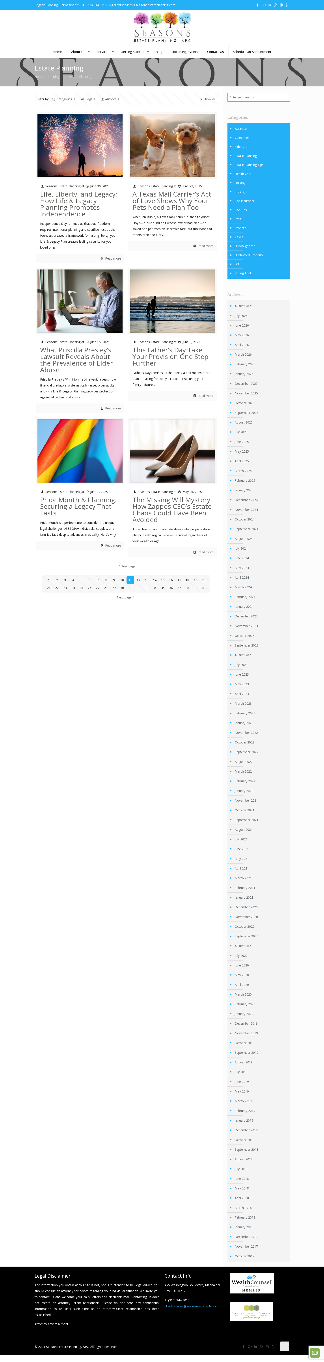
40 (203, 588)
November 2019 (246, 1033)
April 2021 (242, 868)
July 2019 (241, 1072)
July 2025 (241, 432)
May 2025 (242, 451)
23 (65, 588)
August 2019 (244, 1062)
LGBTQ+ (241, 192)
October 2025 (244, 403)
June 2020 (242, 965)
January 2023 (244, 723)
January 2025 (244, 490)
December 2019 (246, 1023)
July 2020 (241, 955)
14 (154, 580)
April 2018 (242, 1198)
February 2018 (245, 1217)
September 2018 (246, 1149)
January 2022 (244, 791)
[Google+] (263, 5)
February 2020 (245, 1004)
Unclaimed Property (249, 255)
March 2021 (243, 878)
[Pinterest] (275, 5)
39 (195, 588)
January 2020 (244, 1014)
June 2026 (242, 325)
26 (89, 588)
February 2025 (245, 480)
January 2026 (244, 374)
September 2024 (246, 529)
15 (163, 580)
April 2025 (242, 461)
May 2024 (242, 568)
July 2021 (241, 839)
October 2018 (244, 1140)
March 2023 (243, 703)
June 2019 (242, 1082)
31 (130, 588)
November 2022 (246, 732)
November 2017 (246, 1246)
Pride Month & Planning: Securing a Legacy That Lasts (78, 506)
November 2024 (246, 509)
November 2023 (246, 626)
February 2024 (245, 597)
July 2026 (241, 316)
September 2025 (246, 413)
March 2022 (243, 771)
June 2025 (242, 442)
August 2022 (244, 762)
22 (57, 588)
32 (138, 588)
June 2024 (242, 558)
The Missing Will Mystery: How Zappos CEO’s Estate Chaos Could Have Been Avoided (172, 509)
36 (171, 588)
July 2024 (241, 548)
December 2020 (246, 907)
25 (81, 588)
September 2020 (246, 936)
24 (73, 588)
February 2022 (245, 781)
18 (187, 580)
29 (114, 588)
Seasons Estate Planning (62, 186)
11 (130, 580)
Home (39, 76)
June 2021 (242, 849)
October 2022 (244, 742)
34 (154, 588)
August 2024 (244, 539)
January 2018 (244, 1227)
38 (187, 588)
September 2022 (246, 752)
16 (171, 580)
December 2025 (246, 383)
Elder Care (242, 147)
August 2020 (244, 946)
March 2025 (243, 471)
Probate (240, 228)
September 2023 (246, 645)
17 (179, 580)
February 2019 (245, 1111)
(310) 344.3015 (96, 5)
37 (179, 588)
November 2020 (246, 917)
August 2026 (244, 306)
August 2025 (244, 422)
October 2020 (244, 926)
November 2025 (246, 393)
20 (203, 580)
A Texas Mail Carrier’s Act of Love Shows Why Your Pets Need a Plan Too (171, 201)
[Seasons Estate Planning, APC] (162, 27)
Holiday (240, 183)
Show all (209, 99)
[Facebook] (257, 5)
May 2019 (242, 1091)
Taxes (239, 237)
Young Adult (243, 273)
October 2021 (244, 810)
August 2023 (244, 655)
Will (237, 264)
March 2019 (243, 1101)
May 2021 (242, 859)
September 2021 (246, 820)
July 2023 (241, 665)
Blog (56, 76)
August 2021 (244, 829)
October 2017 (244, 1256)
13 (146, 580)
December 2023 (246, 616)
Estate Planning (246, 156)
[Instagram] (281, 5)
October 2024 (244, 519)
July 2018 (241, 1169)
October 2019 (244, 1043)
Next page (124, 597)
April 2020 (242, 985)
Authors (110, 99)
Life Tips (241, 210)
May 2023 (242, 684)
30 (122, 588)
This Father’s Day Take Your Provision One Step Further (170, 356)
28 (106, 588)
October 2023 (244, 636)
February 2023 (245, 713)
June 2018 (242, 1178)
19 (195, 580)
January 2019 (244, 1120)
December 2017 (246, 1237)
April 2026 (242, 345)
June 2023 (242, 674)
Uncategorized (245, 246)
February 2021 (245, 888)
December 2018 (246, 1130)
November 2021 (246, 800)
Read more (113, 258)
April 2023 (242, 694)
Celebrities (242, 138)
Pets (238, 219)
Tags (88, 99)
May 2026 (242, 335)
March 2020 (243, 994)
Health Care (243, 174)
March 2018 (243, 1208)
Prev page (128, 566)
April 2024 (242, 577)
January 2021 (244, 897)
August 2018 (244, 1159)
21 (48, 588)
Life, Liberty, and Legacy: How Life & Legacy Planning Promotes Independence (78, 204)
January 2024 (244, 606)
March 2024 (243, 587)
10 (122, 580)
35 (163, 588)
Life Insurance (245, 201)
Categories (64, 99)
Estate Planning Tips (249, 165)
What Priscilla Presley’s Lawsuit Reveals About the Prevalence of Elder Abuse (76, 359)
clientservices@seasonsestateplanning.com (144, 5)
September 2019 (246, 1052)
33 (146, 588)
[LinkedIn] (269, 5)
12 (138, 580)
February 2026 (245, 364)
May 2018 (242, 1188)
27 (97, 588)
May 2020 (242, 975)
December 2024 (246, 500)
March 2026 (243, 354)
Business (241, 128)
